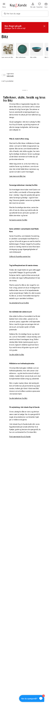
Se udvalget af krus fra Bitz (19, 303)
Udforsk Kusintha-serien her (20, 256)
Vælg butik (10, 76)
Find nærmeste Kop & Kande (20, 436)
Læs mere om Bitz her (17, 176)
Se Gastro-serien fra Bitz (18, 220)
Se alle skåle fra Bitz (16, 354)
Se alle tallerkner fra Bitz (18, 398)
